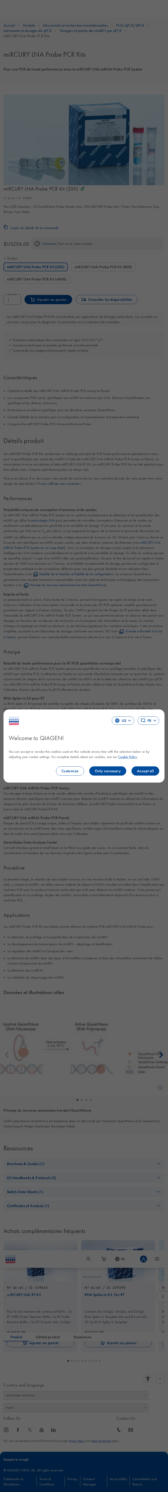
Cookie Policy (127, 757)
